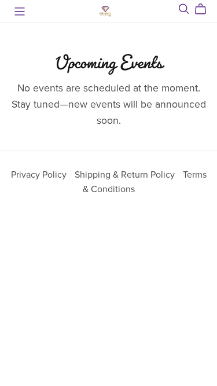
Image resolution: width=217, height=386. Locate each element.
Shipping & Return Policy (126, 175)
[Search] (184, 8)
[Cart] (205, 9)
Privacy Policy (40, 175)
